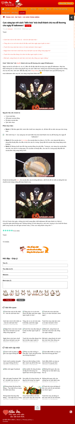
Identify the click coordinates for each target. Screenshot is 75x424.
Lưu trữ (22, 13)
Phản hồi (9, 300)
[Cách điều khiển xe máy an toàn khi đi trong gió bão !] (51, 355)
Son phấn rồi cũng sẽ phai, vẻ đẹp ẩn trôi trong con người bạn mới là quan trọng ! (32, 380)
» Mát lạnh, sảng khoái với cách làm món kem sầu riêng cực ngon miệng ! (25, 58)
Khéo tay (41, 9)
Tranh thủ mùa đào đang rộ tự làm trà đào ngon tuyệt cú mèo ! (32, 340)
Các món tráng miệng (31, 17)
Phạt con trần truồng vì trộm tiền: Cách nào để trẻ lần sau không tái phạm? (32, 362)
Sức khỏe (24, 9)
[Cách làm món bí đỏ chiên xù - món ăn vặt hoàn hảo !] (12, 315)
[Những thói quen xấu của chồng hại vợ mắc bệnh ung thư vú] (51, 372)
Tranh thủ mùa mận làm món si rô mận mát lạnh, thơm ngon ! (51, 322)
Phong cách (6, 13)
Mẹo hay (33, 9)
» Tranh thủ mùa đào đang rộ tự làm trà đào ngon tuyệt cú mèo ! (23, 54)
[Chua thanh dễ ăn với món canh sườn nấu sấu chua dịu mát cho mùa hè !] (32, 389)
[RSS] (71, 412)
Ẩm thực (14, 9)
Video (8, 9)
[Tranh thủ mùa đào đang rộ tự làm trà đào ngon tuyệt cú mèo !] (32, 332)
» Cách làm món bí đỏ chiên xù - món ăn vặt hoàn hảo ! (20, 39)
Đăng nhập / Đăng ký (66, 3)
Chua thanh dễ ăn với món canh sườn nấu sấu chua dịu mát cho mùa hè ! (31, 397)
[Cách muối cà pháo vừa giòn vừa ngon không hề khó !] (12, 355)
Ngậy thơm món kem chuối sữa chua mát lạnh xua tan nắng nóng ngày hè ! (11, 340)
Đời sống (15, 13)
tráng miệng (34, 70)
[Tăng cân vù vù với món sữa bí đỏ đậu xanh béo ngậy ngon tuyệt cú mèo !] (32, 315)
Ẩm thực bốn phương (60, 9)
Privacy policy (27, 419)
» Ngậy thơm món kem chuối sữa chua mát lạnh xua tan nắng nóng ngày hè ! (27, 50)
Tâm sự (48, 9)
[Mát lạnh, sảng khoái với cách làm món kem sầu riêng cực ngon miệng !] (51, 332)
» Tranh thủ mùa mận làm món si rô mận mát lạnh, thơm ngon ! (22, 47)
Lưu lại (28, 25)
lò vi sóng (24, 140)
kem (17, 180)
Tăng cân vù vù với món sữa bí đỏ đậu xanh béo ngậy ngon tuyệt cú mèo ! (31, 322)
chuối (19, 63)
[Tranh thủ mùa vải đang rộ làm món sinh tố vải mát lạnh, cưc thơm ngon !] (51, 389)
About (19, 419)
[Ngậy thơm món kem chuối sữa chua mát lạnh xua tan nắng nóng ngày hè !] (12, 332)
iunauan (10, 29)
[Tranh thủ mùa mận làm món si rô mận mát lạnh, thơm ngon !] (51, 315)
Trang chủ (10, 17)
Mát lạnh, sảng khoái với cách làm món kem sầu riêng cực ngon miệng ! (51, 340)
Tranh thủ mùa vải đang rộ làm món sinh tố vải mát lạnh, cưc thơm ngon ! (51, 397)
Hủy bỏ (21, 300)
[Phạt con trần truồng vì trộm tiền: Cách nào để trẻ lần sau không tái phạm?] (32, 355)
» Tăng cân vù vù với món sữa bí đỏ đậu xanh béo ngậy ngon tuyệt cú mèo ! (26, 43)
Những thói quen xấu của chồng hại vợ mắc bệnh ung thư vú (50, 380)
